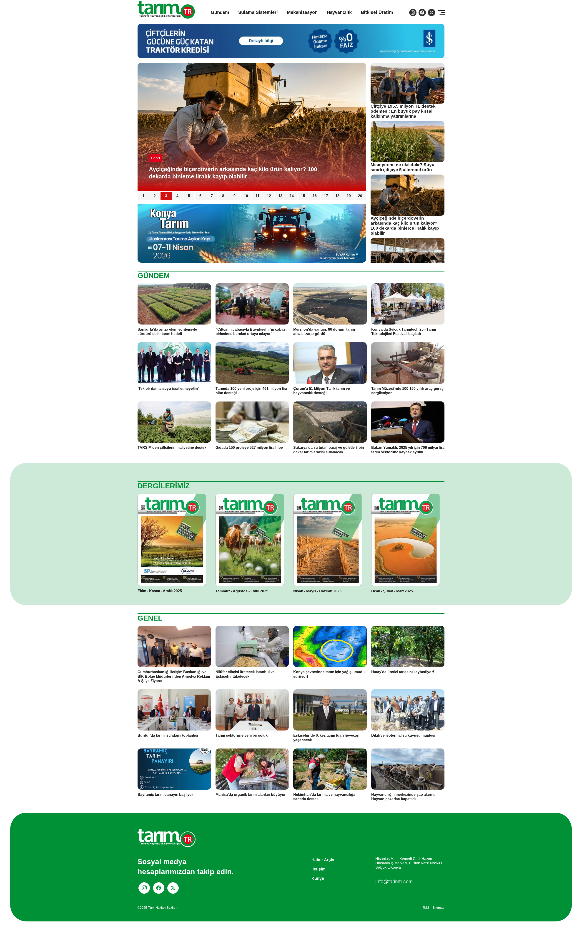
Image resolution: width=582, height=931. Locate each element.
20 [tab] (360, 196)
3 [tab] (166, 196)
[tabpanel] (252, 127)
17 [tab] (326, 196)
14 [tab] (292, 196)
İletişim (318, 869)
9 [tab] (234, 196)
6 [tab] (200, 196)
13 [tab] (280, 196)
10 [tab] (246, 196)
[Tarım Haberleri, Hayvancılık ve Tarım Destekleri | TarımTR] (167, 12)
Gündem (220, 12)
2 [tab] (155, 196)
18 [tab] (337, 196)
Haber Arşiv (322, 859)
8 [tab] (223, 196)
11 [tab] (257, 196)
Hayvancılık (339, 12)
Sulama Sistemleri (258, 12)
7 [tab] (212, 196)
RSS (426, 907)
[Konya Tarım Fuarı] (252, 233)
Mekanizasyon (302, 12)
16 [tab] (315, 196)
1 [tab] (143, 196)
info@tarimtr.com (394, 881)
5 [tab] (189, 196)
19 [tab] (349, 196)
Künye (317, 878)
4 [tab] (177, 196)
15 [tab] (303, 196)
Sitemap (438, 907)
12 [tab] (269, 196)
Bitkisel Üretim (377, 12)
